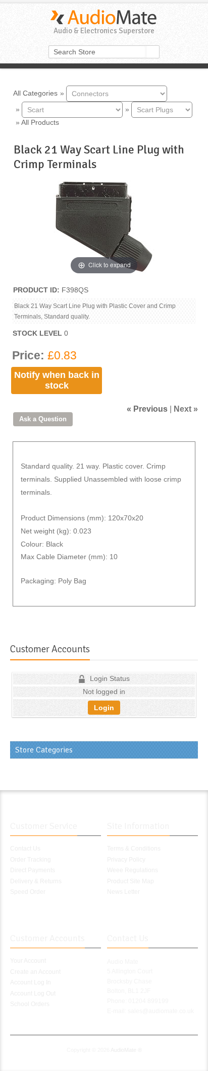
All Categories (35, 93)
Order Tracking (30, 859)
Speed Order (27, 891)
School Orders (29, 1004)
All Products (40, 122)
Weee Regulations (132, 870)
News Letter (123, 891)
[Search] (153, 52)
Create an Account (35, 971)
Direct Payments (32, 870)
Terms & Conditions (134, 848)
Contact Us (25, 848)
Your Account (28, 960)
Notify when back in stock (56, 380)
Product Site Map (130, 881)
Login (104, 708)
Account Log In (30, 982)
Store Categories (44, 750)
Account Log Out (33, 993)
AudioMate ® (126, 1050)
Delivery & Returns (36, 881)
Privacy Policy (126, 859)
